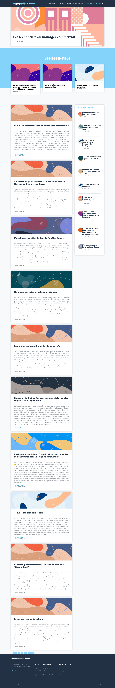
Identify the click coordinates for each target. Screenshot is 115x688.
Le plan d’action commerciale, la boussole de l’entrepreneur (88, 143)
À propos (68, 3)
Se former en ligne (78, 3)
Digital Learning (63, 674)
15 (26, 653)
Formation (62, 671)
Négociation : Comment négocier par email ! (91, 158)
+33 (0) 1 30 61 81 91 (41, 668)
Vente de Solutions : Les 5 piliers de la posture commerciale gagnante (90, 215)
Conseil (61, 669)
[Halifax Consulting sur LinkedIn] (12, 670)
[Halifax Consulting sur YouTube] (15, 670)
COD (102, 684)
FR (101, 3)
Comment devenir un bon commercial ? (90, 113)
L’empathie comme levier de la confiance (90, 246)
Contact (89, 3)
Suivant (31, 653)
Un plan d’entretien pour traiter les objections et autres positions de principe (90, 231)
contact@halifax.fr (40, 670)
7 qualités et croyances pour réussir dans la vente (91, 127)
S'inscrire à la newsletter (43, 674)
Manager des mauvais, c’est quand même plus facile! (91, 171)
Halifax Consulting (53, 3)
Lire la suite (17, 154)
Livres (62, 3)
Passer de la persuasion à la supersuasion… (88, 199)
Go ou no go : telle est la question (90, 185)
